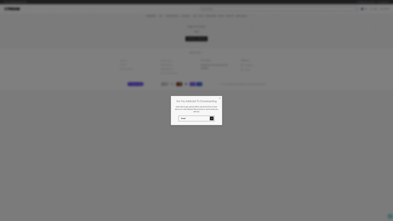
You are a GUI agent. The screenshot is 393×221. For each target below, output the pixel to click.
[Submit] (212, 118)
